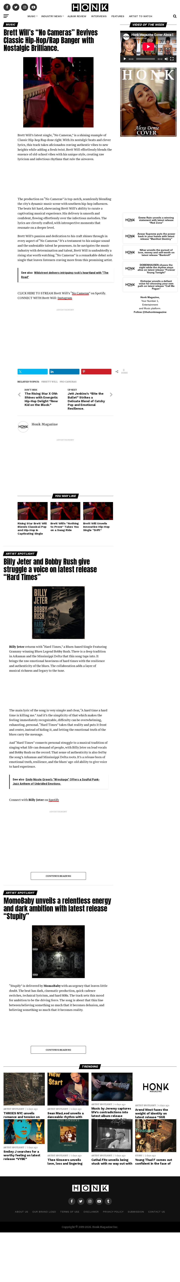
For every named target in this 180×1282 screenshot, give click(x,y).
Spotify (54, 800)
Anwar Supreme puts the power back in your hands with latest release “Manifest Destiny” (156, 236)
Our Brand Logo (44, 1211)
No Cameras (80, 293)
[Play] (125, 59)
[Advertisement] (65, 336)
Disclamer (91, 1211)
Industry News (51, 16)
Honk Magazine (45, 424)
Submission (136, 1211)
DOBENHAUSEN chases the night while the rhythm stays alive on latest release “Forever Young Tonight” (156, 269)
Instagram (65, 298)
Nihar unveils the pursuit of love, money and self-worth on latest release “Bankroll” (156, 252)
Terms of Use (69, 1211)
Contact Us (156, 1211)
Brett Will (50, 382)
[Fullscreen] (172, 59)
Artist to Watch (140, 16)
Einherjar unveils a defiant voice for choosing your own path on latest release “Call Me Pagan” (156, 285)
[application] (148, 46)
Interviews (99, 16)
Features (117, 16)
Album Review (77, 16)
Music (32, 16)
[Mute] (166, 59)
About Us (21, 1211)
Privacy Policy (113, 1211)
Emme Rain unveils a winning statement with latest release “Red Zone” (156, 220)
